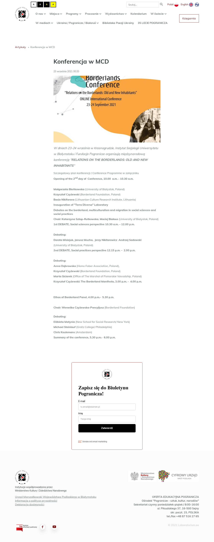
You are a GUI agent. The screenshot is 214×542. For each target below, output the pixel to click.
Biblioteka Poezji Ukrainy (118, 23)
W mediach (43, 23)
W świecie (157, 13)
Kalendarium (139, 13)
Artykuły (20, 47)
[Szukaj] (161, 5)
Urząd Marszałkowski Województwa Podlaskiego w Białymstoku (55, 496)
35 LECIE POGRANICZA (153, 23)
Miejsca (54, 13)
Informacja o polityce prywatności (36, 500)
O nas (39, 13)
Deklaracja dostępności (29, 504)
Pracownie (91, 13)
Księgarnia (189, 18)
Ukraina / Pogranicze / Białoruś (76, 23)
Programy (72, 13)
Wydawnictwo (114, 13)
